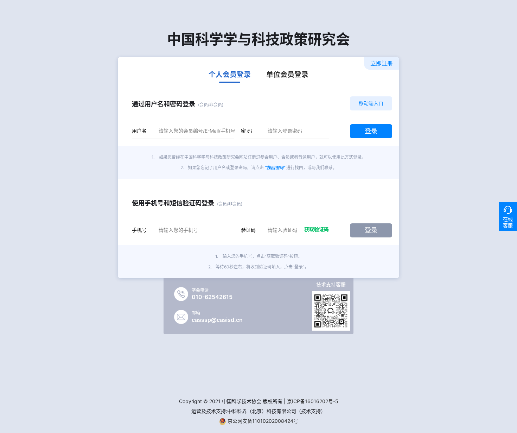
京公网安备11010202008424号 (262, 421)
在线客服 (508, 222)
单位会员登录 (287, 75)
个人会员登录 (230, 75)
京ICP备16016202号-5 (312, 401)
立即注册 (381, 63)
